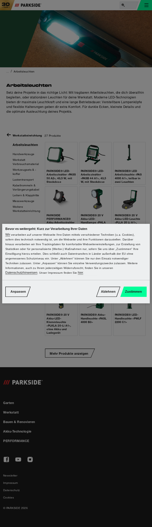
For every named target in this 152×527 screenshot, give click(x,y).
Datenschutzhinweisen (21, 272)
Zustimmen (133, 291)
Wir (7, 234)
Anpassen (18, 291)
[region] (76, 263)
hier (80, 272)
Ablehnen (108, 291)
